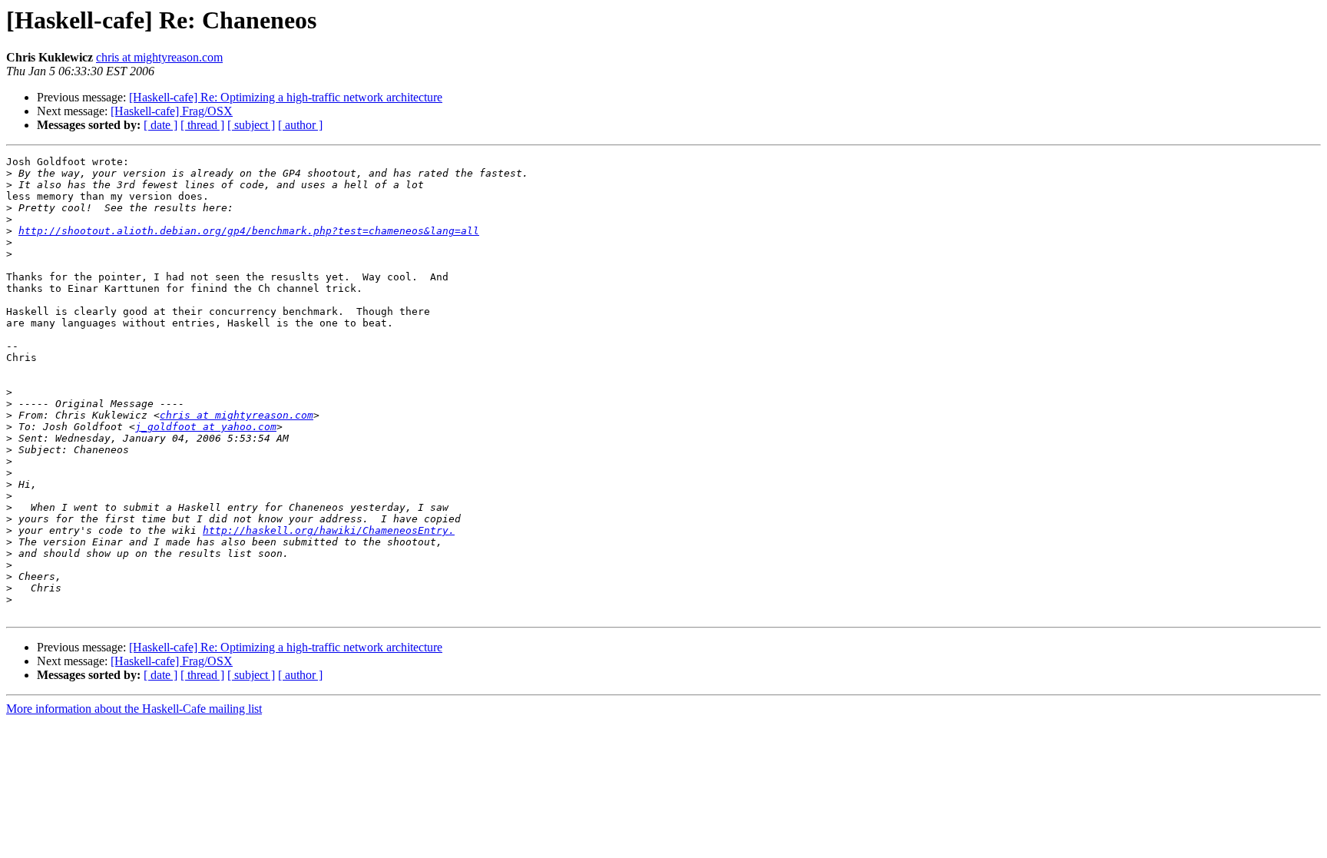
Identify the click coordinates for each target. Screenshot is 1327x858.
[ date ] (160, 124)
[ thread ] (202, 124)
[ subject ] (251, 124)
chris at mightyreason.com (159, 57)
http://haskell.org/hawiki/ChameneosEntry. (329, 530)
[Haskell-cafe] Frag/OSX (172, 111)
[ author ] (300, 124)
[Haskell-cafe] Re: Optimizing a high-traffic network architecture (285, 97)
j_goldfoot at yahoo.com (205, 426)
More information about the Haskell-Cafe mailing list (134, 708)
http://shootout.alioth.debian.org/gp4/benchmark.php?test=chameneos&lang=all (248, 231)
